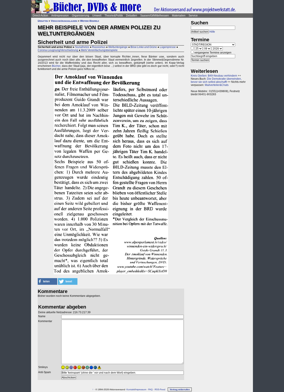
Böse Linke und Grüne (143, 47)
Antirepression (60, 15)
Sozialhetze (82, 47)
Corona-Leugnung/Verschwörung (58, 50)
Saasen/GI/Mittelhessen (154, 15)
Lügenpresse (168, 47)
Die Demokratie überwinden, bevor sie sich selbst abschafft (216, 80)
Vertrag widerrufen (180, 389)
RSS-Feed (160, 389)
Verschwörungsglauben (64, 20)
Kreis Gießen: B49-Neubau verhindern (214, 75)
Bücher (56, 65)
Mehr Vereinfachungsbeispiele (99, 50)
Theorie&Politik (114, 15)
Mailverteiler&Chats (217, 85)
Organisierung (80, 15)
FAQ (150, 389)
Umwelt (96, 15)
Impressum (140, 389)
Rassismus (98, 47)
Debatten (131, 15)
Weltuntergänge (118, 47)
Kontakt (130, 389)
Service (193, 15)
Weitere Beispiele (89, 20)
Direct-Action (40, 15)
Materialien (178, 15)
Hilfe (212, 31)
